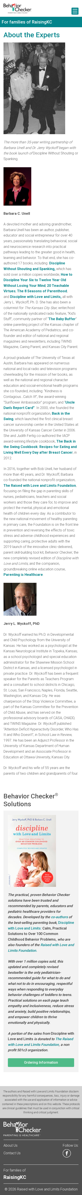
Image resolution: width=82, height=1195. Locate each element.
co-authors (59, 917)
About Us (10, 1145)
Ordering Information (41, 1062)
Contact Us (12, 1153)
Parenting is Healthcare (23, 575)
